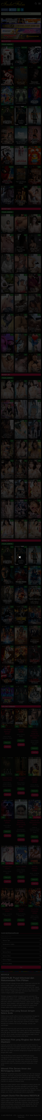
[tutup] (20, 557)
